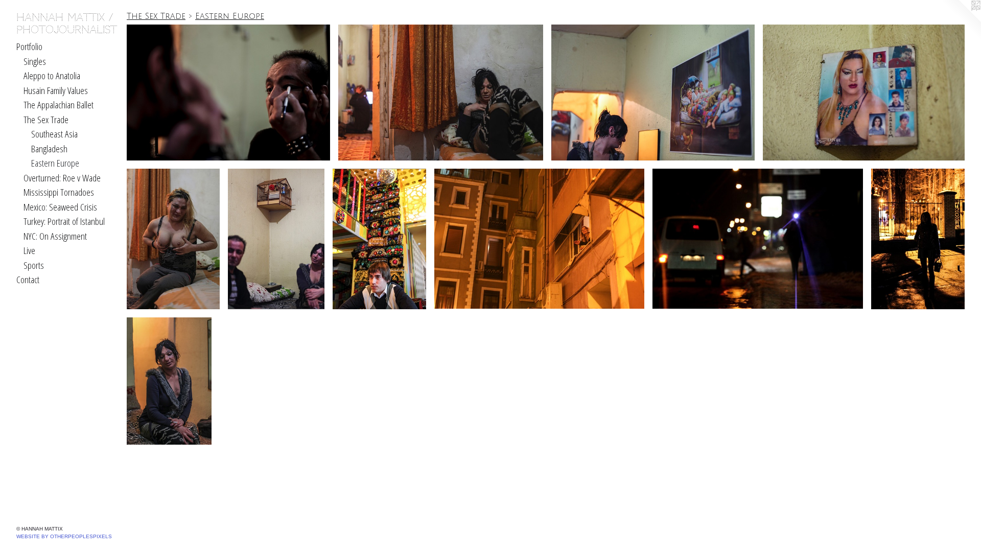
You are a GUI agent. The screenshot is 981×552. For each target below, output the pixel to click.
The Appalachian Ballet (59, 104)
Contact (27, 279)
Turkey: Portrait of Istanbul (64, 221)
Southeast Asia (54, 134)
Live (29, 250)
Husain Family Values (56, 90)
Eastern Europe (55, 163)
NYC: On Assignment (55, 236)
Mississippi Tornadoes (59, 192)
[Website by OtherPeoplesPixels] (960, 20)
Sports (34, 265)
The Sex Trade (46, 119)
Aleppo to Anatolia (52, 75)
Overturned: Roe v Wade (62, 178)
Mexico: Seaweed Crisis (60, 207)
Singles (35, 61)
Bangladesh (49, 148)
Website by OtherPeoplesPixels (64, 536)
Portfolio (29, 46)
